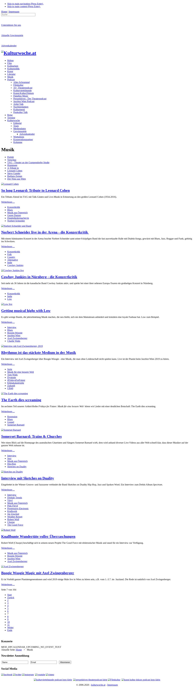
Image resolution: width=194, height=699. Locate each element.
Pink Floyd (12, 505)
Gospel (10, 422)
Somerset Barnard (15, 425)
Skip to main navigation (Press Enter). (25, 3)
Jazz (9, 458)
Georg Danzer (14, 215)
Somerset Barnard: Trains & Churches (31, 436)
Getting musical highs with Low (25, 311)
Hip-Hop (11, 464)
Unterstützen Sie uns (11, 25)
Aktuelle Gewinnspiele (12, 35)
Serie (9, 369)
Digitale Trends (14, 497)
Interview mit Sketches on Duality (27, 478)
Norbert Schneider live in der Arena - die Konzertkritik (45, 232)
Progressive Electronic (18, 508)
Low (9, 299)
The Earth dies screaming (21, 400)
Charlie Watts (13, 341)
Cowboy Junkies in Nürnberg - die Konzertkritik (39, 277)
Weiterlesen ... (8, 202)
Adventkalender (9, 45)
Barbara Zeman (14, 176)
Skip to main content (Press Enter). (23, 6)
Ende (9, 630)
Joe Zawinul (13, 514)
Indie (9, 262)
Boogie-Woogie (14, 332)
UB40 (10, 388)
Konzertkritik (13, 207)
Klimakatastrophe (15, 383)
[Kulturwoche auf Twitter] (17, 674)
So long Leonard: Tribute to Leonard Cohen (35, 190)
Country (11, 257)
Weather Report (14, 516)
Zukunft (11, 385)
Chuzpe (11, 522)
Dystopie (11, 377)
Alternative (12, 260)
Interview (11, 327)
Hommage (12, 165)
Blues (10, 210)
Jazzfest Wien (13, 335)
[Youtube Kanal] (50, 674)
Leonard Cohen (14, 170)
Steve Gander (13, 173)
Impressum (112, 685)
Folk (9, 254)
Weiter (10, 627)
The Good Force (15, 525)
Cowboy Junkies (15, 265)
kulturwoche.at (98, 685)
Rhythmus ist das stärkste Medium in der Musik (38, 352)
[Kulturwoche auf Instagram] (28, 674)
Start (9, 594)
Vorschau (11, 159)
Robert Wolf (13, 519)
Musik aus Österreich (17, 212)
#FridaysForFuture (16, 380)
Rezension (12, 416)
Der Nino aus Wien (16, 179)
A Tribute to (13, 168)
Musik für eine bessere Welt (20, 372)
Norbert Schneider (16, 220)
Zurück (10, 597)
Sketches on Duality (17, 466)
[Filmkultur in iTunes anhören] (114, 679)
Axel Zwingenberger (17, 338)
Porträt (10, 157)
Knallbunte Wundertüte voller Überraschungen (38, 536)
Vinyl (10, 500)
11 (8, 624)
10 (8, 622)
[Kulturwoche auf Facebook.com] (6, 674)
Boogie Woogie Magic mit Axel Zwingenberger (37, 573)
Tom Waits (12, 374)
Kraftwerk (12, 511)
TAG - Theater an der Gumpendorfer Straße (28, 162)
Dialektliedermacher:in (18, 218)
